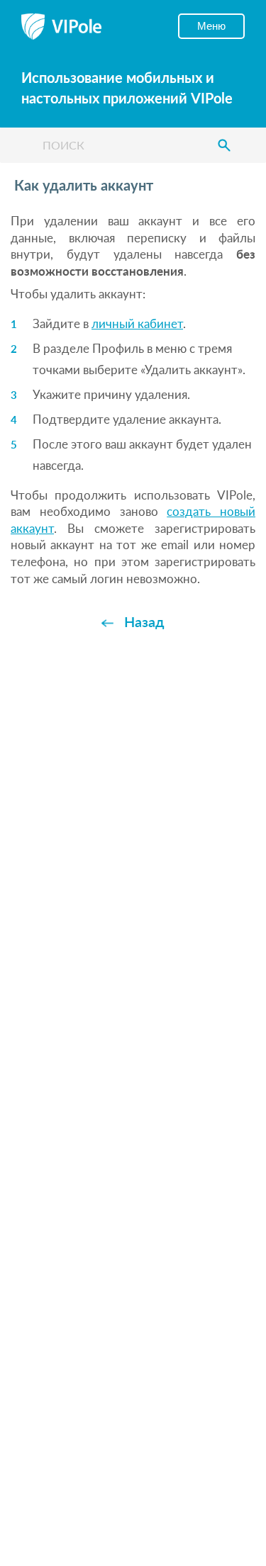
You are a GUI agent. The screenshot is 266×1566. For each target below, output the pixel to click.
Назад (144, 621)
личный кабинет (137, 323)
